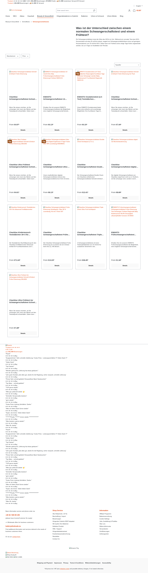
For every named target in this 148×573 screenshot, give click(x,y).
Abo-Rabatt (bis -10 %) (60, 514)
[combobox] (74, 10)
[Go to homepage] (16, 10)
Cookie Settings (104, 519)
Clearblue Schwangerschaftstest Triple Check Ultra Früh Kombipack (89, 233)
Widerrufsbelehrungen (93, 563)
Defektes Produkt (58, 526)
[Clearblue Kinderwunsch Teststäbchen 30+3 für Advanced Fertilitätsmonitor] (23, 216)
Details (23, 130)
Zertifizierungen (104, 531)
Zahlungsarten (104, 534)
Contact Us (56, 539)
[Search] (94, 10)
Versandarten (103, 529)
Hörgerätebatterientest (60, 531)
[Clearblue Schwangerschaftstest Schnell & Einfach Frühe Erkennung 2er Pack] (125, 81)
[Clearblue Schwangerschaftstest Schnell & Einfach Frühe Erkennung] (23, 81)
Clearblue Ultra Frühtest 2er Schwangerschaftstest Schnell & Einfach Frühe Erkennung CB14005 (22, 301)
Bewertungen (57, 519)
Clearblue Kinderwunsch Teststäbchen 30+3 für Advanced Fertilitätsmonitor (21, 233)
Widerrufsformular (105, 526)
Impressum (58, 563)
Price (24, 56)
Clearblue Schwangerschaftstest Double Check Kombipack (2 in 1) (90, 166)
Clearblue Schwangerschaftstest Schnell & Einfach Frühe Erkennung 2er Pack (124, 98)
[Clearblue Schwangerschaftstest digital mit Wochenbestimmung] (125, 148)
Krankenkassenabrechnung (61, 534)
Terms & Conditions (77, 563)
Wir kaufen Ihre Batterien (60, 524)
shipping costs (64, 568)
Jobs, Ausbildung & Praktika (108, 521)
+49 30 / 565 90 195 (13, 515)
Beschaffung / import (59, 516)
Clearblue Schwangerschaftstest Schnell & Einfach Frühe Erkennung (22, 98)
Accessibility (106, 563)
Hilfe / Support (57, 529)
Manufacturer (11, 56)
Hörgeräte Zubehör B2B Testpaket (63, 521)
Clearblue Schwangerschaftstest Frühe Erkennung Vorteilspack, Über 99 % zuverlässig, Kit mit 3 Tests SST (56, 233)
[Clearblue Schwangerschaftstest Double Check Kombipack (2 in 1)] (91, 148)
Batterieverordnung (105, 516)
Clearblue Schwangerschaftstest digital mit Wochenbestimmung (123, 166)
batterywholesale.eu (13, 526)
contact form (16, 536)
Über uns (102, 524)
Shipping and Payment (45, 563)
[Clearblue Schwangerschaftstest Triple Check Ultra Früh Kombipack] (91, 216)
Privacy (65, 563)
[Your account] (129, 11)
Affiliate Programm (105, 514)
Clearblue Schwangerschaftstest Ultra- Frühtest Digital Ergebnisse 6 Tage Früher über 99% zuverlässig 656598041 (55, 166)
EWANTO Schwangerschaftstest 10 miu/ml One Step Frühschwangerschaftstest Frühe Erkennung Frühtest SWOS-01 (54, 98)
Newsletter (56, 536)
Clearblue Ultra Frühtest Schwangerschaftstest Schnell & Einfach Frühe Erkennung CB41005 (22, 166)
